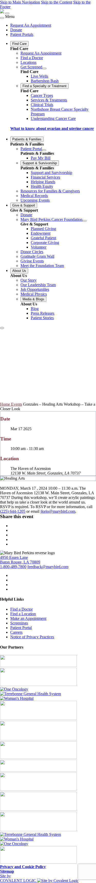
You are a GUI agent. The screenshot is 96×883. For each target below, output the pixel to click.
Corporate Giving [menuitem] (45, 242)
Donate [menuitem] (16, 30)
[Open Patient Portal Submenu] (44, 150)
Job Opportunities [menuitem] (34, 289)
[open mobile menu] (7, 13)
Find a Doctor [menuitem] (31, 58)
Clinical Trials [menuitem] (42, 104)
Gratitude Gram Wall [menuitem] (37, 256)
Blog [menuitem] (35, 308)
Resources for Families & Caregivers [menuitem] (50, 191)
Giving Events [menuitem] (32, 261)
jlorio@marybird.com (57, 511)
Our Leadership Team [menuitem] (38, 285)
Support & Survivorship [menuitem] (40, 163)
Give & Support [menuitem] (23, 205)
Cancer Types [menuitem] (42, 95)
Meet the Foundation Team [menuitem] (42, 265)
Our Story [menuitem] (28, 280)
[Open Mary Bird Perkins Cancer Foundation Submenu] (84, 221)
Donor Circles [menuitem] (31, 252)
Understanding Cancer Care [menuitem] (53, 118)
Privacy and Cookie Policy (23, 867)
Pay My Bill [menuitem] (40, 158)
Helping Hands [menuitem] (43, 182)
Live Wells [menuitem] (39, 76)
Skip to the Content (56, 2)
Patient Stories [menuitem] (42, 318)
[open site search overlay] (2, 328)
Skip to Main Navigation (20, 2)
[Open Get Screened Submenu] (44, 68)
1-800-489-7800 (13, 566)
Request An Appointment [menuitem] (30, 25)
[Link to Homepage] (2, 12)
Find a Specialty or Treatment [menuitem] (45, 86)
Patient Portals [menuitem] (21, 34)
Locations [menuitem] (28, 62)
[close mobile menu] (2, 18)
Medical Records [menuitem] (34, 195)
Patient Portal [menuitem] (31, 149)
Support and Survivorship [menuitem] (51, 172)
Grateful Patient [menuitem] (43, 238)
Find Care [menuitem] (19, 44)
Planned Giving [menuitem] (43, 229)
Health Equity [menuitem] (42, 186)
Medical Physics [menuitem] (33, 294)
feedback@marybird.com (47, 566)
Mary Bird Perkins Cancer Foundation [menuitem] (51, 219)
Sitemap (7, 871)
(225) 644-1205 (12, 511)
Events (16, 404)
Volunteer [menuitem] (38, 247)
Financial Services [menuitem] (45, 177)
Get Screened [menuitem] (31, 67)
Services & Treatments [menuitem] (49, 100)
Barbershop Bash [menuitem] (45, 81)
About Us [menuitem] (19, 271)
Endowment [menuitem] (40, 233)
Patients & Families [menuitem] (26, 139)
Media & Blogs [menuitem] (33, 299)
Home (5, 404)
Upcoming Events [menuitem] (35, 200)
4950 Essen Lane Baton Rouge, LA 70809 (20, 559)
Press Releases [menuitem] (42, 313)
